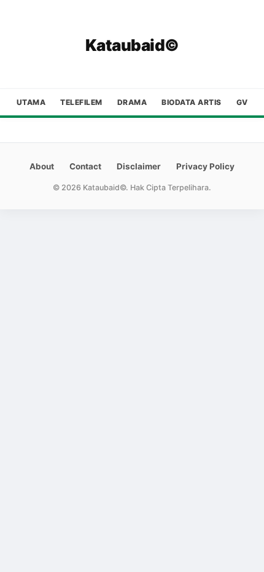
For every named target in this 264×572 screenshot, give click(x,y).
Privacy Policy (205, 166)
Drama (132, 102)
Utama (31, 102)
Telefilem (81, 102)
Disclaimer (139, 166)
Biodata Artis (191, 102)
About (41, 166)
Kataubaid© (132, 45)
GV (242, 102)
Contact (85, 166)
